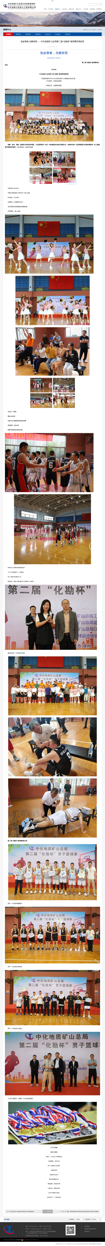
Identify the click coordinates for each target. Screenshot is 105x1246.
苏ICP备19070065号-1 (95, 1244)
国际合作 (71, 9)
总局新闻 (100, 29)
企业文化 (64, 9)
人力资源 (85, 9)
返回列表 (49, 1211)
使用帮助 (87, 1226)
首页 (45, 9)
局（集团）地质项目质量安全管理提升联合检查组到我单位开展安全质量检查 (81, 1211)
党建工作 (78, 9)
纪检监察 (92, 9)
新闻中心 (57, 9)
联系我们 (99, 9)
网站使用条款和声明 (90, 1229)
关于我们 (50, 9)
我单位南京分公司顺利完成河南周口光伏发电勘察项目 (22, 1211)
